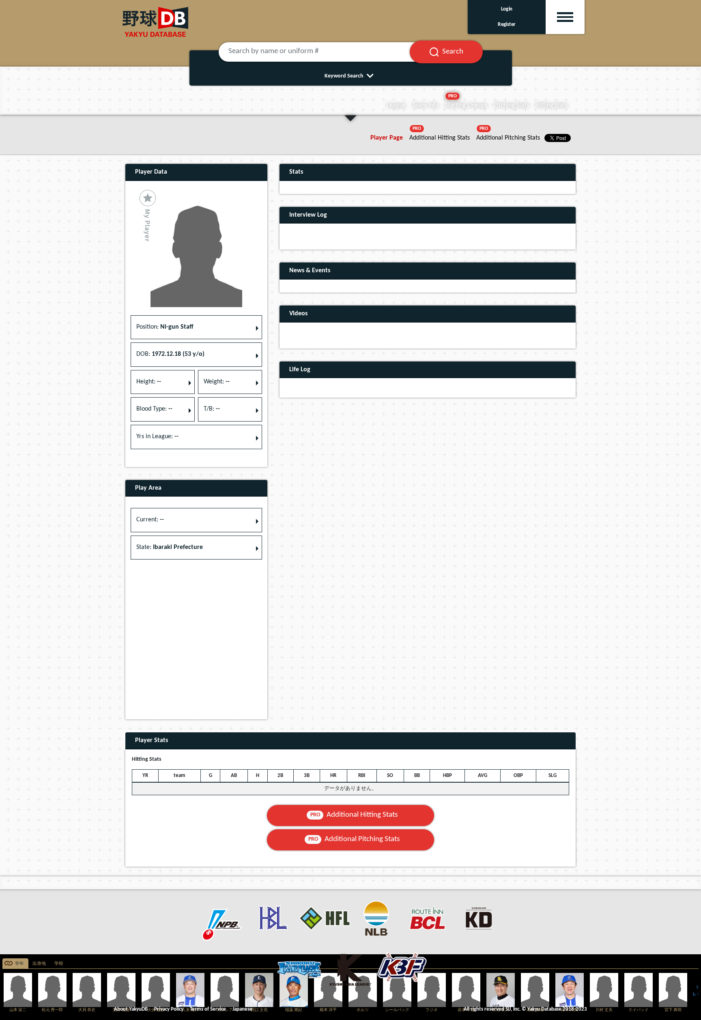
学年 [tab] (19, 964)
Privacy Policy (168, 1009)
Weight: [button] (217, 382)
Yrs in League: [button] (157, 436)
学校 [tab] (58, 964)
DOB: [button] (170, 354)
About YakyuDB (131, 1009)
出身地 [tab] (39, 964)
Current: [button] (150, 519)
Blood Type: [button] (154, 409)
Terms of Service (208, 1009)
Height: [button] (148, 382)
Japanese (242, 1009)
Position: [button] (165, 327)
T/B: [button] (212, 409)
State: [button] (169, 547)
